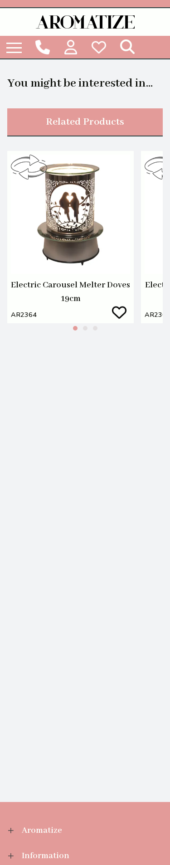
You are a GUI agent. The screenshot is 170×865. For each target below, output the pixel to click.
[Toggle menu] (14, 47)
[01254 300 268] (43, 47)
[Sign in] (70, 47)
